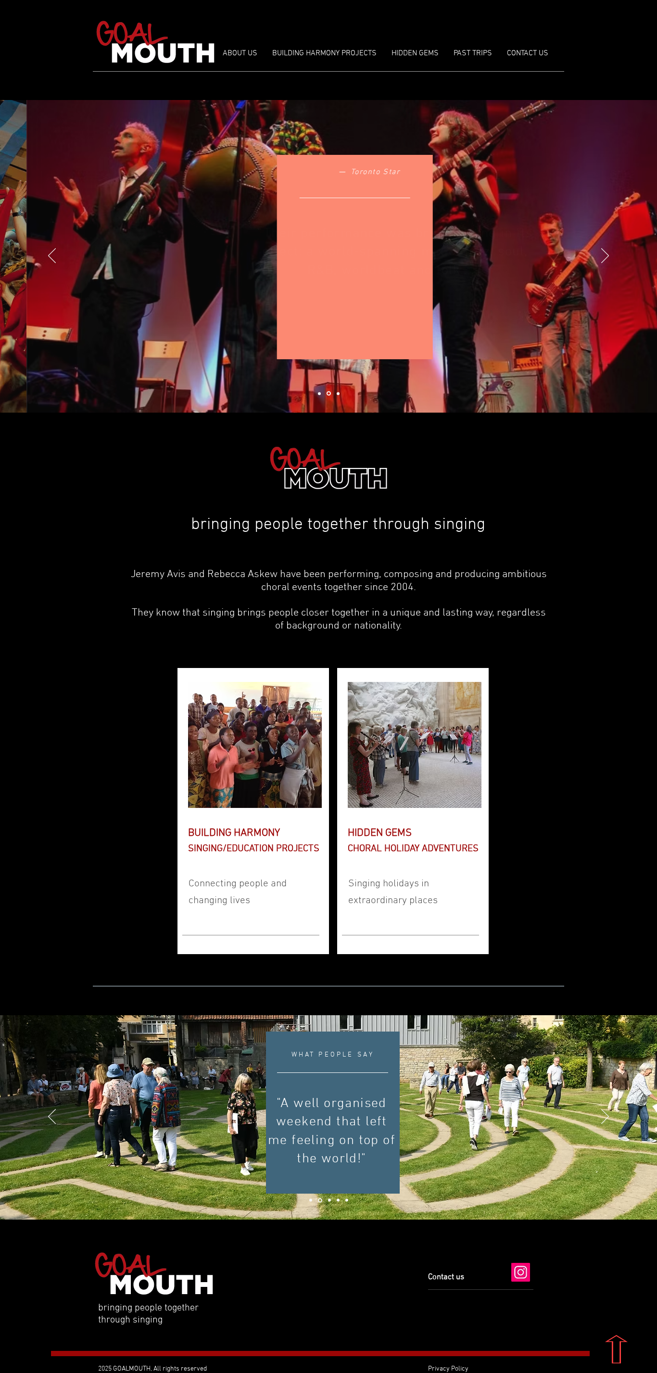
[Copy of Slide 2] (310, 1200)
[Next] (605, 256)
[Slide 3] (338, 393)
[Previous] (52, 256)
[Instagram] (520, 1272)
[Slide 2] (329, 393)
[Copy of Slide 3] (338, 1200)
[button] (415, 53)
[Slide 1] (319, 393)
